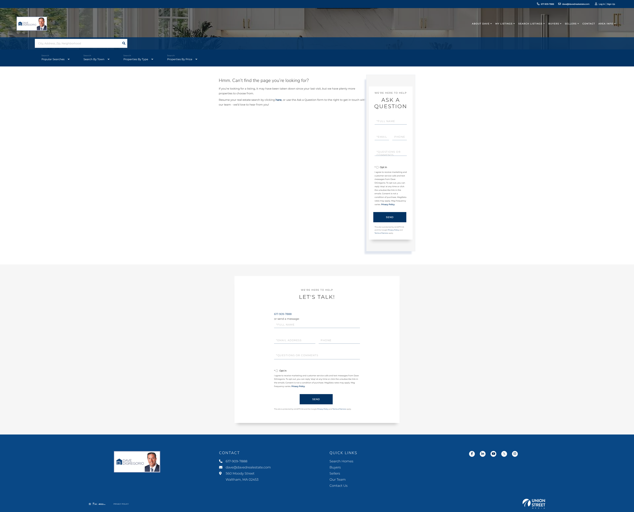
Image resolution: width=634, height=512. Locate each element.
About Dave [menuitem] (481, 23)
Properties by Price (179, 59)
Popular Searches (52, 59)
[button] (123, 43)
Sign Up (611, 4)
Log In (602, 4)
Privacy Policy (388, 204)
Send (390, 217)
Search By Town (94, 59)
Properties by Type (135, 59)
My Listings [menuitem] (503, 23)
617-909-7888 (547, 4)
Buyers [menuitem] (553, 23)
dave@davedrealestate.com (576, 4)
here (279, 100)
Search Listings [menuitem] (530, 23)
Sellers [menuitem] (571, 23)
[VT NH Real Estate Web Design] (534, 504)
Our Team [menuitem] (338, 480)
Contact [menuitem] (588, 23)
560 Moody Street (242, 477)
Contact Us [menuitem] (339, 486)
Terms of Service (381, 233)
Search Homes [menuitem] (341, 461)
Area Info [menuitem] (605, 23)
